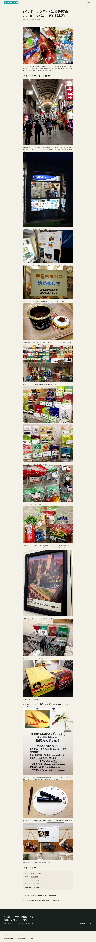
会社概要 (16, 935)
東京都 (40, 19)
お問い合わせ (22, 935)
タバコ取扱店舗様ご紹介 (34, 19)
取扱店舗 (11, 935)
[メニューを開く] (88, 2)
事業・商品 (6, 935)
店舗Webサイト (28, 887)
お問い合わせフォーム (86, 923)
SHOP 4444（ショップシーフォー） (55, 822)
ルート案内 (36, 887)
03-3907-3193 (34, 876)
